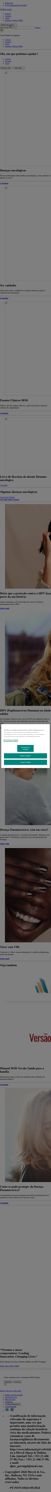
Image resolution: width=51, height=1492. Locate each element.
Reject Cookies (25, 755)
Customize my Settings (25, 748)
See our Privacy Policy (11, 740)
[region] (25, 746)
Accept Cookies (25, 762)
